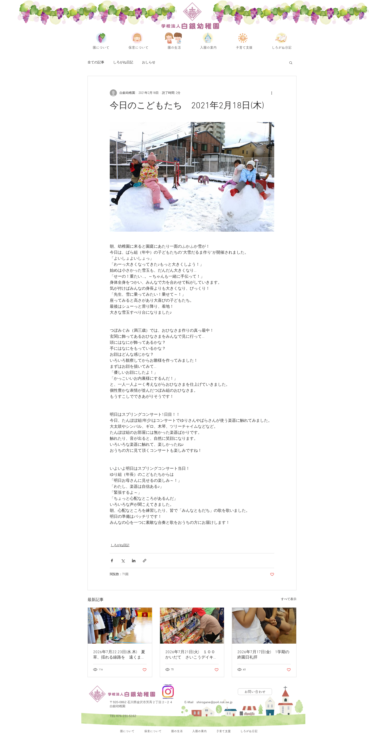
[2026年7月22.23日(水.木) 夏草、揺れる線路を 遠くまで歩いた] (120, 626)
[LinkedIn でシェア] (134, 560)
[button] (291, 62)
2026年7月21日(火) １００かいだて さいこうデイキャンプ (191, 655)
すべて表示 (288, 599)
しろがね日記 (123, 62)
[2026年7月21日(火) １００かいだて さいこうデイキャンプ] (192, 626)
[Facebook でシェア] (112, 560)
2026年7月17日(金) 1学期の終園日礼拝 (263, 655)
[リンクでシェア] (144, 560)
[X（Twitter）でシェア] (123, 560)
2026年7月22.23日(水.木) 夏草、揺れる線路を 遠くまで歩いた (119, 655)
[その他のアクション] (271, 93)
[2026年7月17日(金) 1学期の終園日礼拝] (264, 626)
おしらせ (148, 62)
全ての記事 (96, 62)
